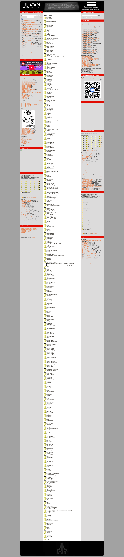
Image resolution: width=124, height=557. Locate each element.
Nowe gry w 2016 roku (26, 90)
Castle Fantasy (49, 84)
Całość (24, 197)
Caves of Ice (48, 151)
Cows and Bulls (49, 423)
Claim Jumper (49, 281)
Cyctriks (48, 528)
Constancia (48, 381)
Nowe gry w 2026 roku (26, 78)
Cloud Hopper (49, 303)
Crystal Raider (49, 496)
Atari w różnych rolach (86, 260)
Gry (84, 18)
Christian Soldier (49, 249)
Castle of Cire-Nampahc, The (52, 89)
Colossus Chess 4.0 (50, 327)
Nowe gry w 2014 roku (26, 96)
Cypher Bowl (49, 531)
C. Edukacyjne (86, 220)
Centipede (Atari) (49, 164)
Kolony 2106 (24, 209)
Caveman (48, 127)
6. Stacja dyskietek (87, 210)
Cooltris (47, 390)
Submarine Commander (26, 201)
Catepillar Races (49, 109)
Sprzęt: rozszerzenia (86, 183)
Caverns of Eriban (50, 143)
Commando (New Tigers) (51, 341)
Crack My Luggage (50, 425)
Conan (47, 367)
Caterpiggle (48, 110)
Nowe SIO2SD (85, 244)
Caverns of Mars (49, 146)
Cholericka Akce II (50, 226)
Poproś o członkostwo (94, 9)
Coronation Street (50, 396)
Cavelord (48, 126)
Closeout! (48, 302)
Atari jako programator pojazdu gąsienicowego (91, 240)
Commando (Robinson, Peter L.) (53, 342)
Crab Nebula (48, 424)
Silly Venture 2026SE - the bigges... (89, 50)
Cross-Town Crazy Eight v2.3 (52, 473)
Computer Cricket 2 (50, 354)
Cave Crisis (48, 113)
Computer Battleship (50, 350)
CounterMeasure (49, 420)
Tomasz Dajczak (85, 155)
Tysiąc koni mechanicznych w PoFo (29, 22)
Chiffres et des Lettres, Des (52, 220)
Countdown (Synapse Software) (53, 417)
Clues (47, 308)
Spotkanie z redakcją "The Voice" (28, 40)
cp (101, 136)
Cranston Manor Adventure (52, 428)
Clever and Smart (49, 291)
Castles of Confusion (50, 100)
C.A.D (47, 22)
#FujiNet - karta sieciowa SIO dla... (89, 40)
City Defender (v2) (50, 275)
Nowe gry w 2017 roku (26, 87)
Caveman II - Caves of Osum (52, 129)
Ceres (47, 172)
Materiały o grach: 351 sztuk (27, 132)
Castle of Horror (49, 91)
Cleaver (47, 290)
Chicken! (48, 213)
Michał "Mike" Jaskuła (86, 157)
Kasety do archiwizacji (86, 46)
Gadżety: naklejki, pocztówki (88, 184)
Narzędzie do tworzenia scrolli (28, 80)
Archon (23, 213)
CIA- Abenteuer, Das (50, 256)
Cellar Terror (48, 159)
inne (32, 190)
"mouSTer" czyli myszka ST (88, 180)
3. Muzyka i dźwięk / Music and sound (90, 58)
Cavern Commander (50, 133)
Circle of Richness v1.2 (51, 262)
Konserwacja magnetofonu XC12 (28, 84)
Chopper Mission (49, 239)
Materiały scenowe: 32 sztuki (27, 129)
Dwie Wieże (24, 215)
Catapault (48, 101)
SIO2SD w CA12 (85, 245)
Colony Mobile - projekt (25, 231)
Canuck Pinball (49, 43)
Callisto (47, 27)
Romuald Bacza (85, 162)
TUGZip (34, 197)
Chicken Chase (49, 216)
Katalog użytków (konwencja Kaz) (89, 194)
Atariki (22, 137)
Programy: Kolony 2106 (87, 182)
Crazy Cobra (48, 439)
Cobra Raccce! (49, 310)
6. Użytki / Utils (85, 61)
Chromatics (48, 251)
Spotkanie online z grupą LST (27, 51)
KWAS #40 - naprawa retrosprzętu (29, 46)
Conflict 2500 (49, 373)
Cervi (47, 174)
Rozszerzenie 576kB (86, 257)
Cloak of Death (49, 299)
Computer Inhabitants (51, 357)
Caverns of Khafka (50, 145)
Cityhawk (48, 277)
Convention (48, 386)
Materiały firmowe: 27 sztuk (27, 131)
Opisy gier (23, 199)
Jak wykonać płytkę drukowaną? (89, 255)
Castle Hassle (49, 85)
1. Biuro (85, 200)
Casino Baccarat (49, 75)
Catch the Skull (49, 108)
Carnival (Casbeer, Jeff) (51, 67)
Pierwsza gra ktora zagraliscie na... (89, 32)
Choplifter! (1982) (50, 233)
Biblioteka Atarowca (25, 108)
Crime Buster (49, 458)
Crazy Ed (48, 440)
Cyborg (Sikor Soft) (50, 521)
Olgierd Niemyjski (85, 174)
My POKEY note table (86, 42)
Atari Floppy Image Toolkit (27, 50)
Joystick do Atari (85, 248)
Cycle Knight (49, 525)
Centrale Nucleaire (50, 168)
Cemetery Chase (49, 162)
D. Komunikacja (86, 222)
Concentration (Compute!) (52, 369)
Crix (47, 462)
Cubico (47, 502)
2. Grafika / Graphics (86, 57)
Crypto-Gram (49, 486)
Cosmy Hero (48, 414)
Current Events (49, 506)
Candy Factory (49, 33)
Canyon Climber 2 (50, 46)
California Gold (49, 25)
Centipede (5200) (49, 163)
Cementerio (48, 160)
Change (47, 189)
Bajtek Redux (24, 134)
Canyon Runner (49, 47)
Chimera (48, 221)
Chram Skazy (49, 247)
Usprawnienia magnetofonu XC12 (28, 82)
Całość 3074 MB (26, 192)
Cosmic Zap (48, 411)
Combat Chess (49, 332)
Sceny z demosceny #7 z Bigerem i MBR (30, 48)
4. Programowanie (87, 206)
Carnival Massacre (50, 70)
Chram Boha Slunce (50, 246)
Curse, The (48, 512)
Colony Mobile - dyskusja (26, 230)
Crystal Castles (49, 493)
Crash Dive (48, 431)
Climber (47, 296)
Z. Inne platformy (87, 227)
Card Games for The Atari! (52, 63)
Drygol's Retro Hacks (25, 142)
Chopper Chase (49, 237)
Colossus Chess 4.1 (50, 328)
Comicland (48, 339)
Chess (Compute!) (50, 209)
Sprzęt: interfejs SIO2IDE (87, 188)
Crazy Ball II (48, 432)
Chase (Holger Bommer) (51, 195)
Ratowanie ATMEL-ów (86, 246)
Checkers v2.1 (49, 202)
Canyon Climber (49, 44)
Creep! (47, 449)
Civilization (48, 279)
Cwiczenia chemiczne (51, 517)
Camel (47, 30)
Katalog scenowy (85, 135)
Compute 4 (48, 345)
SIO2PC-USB (85, 243)
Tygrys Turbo (85, 249)
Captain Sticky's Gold (51, 54)
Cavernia (48, 137)
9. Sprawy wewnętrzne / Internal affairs (90, 64)
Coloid (47, 317)
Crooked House (49, 465)
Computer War (49, 365)
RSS (39, 17)
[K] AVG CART (85, 24)
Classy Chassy (49, 287)
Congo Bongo (49, 377)
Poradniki (23, 77)
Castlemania (48, 97)
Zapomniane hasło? (86, 9)
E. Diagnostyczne (87, 224)
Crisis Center (49, 460)
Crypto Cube (49, 485)
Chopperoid (48, 245)
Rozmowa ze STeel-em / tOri (27, 20)
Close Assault (49, 300)
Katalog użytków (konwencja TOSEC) (89, 231)
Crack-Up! (48, 427)
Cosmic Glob (49, 403)
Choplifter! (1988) (50, 234)
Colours (47, 329)
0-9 (23, 181)
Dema (93, 18)
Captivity (48, 55)
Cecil (47, 156)
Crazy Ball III (48, 433)
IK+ (83, 48)
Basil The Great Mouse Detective (28, 216)
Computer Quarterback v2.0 (52, 362)
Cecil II (47, 158)
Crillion (47, 456)
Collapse (48, 315)
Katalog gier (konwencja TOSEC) (28, 194)
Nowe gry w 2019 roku (26, 86)
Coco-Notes (48, 311)
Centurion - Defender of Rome (52, 171)
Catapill (47, 104)
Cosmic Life (48, 407)
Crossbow (48, 469)
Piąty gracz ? (85, 44)
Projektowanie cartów (86, 247)
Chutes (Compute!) (50, 254)
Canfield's (48, 34)
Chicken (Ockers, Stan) (51, 217)
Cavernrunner (49, 139)
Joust (23, 204)
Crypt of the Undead (50, 482)
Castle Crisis (48, 83)
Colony (47, 320)
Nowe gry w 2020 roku (26, 85)
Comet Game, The (50, 336)
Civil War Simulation (50, 278)
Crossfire (48, 471)
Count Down (49, 415)
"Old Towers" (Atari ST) (26, 200)
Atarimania (23, 140)
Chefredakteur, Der (50, 204)
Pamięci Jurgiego (25, 28)
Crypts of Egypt (49, 489)
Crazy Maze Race (49, 444)
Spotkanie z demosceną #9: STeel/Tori (29, 24)
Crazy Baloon (49, 435)
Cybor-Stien (48, 524)
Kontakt (22, 145)
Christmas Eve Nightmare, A (52, 250)
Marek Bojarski (85, 173)
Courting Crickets (50, 421)
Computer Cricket (50, 353)
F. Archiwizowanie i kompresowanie (91, 226)
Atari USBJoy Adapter (86, 181)
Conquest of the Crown (51, 379)
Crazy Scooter (49, 446)
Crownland (48, 477)
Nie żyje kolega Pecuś (26, 33)
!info (93, 140)
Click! (47, 292)
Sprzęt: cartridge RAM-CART (88, 185)
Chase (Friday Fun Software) (52, 193)
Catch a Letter (49, 106)
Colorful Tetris (49, 324)
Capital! (47, 48)
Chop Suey (48, 230)
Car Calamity (49, 59)
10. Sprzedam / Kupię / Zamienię (88, 65)
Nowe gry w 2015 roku (26, 91)
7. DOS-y (85, 212)
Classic (47, 284)
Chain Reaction (49, 179)
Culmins (48, 503)
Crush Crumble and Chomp (52, 481)
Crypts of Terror (49, 491)
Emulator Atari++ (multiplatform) (27, 105)
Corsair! (47, 398)
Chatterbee (48, 196)
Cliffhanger (48, 295)
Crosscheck (48, 470)
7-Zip (32, 197)
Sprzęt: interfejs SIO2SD (87, 189)
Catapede (48, 102)
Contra (47, 383)
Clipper (47, 298)
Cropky (47, 466)
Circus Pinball (49, 267)
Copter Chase (49, 394)
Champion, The (49, 184)
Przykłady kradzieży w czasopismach (90, 26)
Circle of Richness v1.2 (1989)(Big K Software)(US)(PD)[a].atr (60, 263)
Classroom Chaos (50, 286)
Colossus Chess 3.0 (50, 325)
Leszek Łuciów (85, 164)
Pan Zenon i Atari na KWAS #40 (28, 38)
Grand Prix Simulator (26, 220)
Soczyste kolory (85, 258)
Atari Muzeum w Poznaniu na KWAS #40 (30, 31)
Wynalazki (83, 239)
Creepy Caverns (49, 452)
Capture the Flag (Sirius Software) (53, 58)
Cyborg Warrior (49, 523)
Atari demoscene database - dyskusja (29, 229)
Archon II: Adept (25, 210)
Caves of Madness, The (51, 152)
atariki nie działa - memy (87, 34)
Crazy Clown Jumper (50, 437)
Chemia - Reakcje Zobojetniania (53, 205)
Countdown (48, 416)
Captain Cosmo (49, 51)
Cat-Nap (48, 112)
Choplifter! (24, 203)
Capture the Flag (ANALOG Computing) (55, 56)
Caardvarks (48, 19)
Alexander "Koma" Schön (87, 169)
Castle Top (48, 94)
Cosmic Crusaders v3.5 (51, 400)
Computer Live (49, 360)
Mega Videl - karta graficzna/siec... (89, 52)
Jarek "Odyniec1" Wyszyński (88, 171)
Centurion (48, 170)
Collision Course (49, 316)
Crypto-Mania (49, 487)
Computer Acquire (50, 346)
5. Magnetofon (86, 208)
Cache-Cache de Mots (51, 21)
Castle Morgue (49, 88)
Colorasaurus (49, 323)
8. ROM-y (85, 214)
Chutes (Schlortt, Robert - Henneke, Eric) (55, 255)
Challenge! (48, 180)
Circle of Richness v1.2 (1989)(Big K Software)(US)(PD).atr (60, 265)
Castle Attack (49, 80)
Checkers (48, 201)
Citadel (47, 269)
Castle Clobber (49, 81)
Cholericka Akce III (50, 227)
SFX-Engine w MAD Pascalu (27, 79)
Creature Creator (49, 448)
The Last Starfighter (26, 214)
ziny (93, 148)
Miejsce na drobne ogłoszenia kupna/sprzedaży (92, 186)
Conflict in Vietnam (50, 374)
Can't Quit (48, 42)
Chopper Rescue (49, 242)
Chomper (48, 229)
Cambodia (48, 29)
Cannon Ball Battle (50, 39)
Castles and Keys (50, 98)
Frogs (23, 202)
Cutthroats (48, 515)
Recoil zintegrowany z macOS (28, 53)
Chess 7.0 (48, 208)
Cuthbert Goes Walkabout (51, 514)
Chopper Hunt (49, 238)
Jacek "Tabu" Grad (86, 168)
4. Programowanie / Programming (89, 59)
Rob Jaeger (84, 167)
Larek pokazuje (25, 88)
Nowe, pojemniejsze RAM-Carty (88, 179)
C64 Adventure (49, 18)
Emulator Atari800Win (25, 103)
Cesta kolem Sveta (50, 177)
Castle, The (48, 93)
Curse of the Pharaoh (50, 511)
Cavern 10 (48, 131)
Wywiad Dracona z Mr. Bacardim (89, 154)
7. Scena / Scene (85, 62)
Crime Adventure (49, 457)
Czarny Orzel (49, 536)
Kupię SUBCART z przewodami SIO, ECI (90, 38)
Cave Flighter (49, 116)
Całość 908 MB (86, 229)
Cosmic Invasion (49, 406)
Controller (48, 385)
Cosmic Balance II (50, 399)
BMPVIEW (24, 94)
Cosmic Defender (50, 402)
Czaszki (47, 537)
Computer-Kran (49, 366)
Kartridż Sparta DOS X (26, 81)
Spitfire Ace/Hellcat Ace (26, 211)
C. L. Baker (48, 17)
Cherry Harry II (49, 206)
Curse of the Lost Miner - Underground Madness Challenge (59, 510)
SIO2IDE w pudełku (86, 261)
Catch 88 (48, 105)
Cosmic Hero (49, 404)
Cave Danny (48, 114)
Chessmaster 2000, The (51, 212)
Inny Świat (24, 218)
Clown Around (49, 306)
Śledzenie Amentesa (86, 163)
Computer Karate (49, 358)
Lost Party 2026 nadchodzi (27, 36)
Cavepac (48, 130)
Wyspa (23, 212)
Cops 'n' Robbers (50, 391)
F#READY (84, 158)
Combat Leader (49, 335)
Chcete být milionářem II (51, 199)
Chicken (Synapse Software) (52, 218)
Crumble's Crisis (49, 478)
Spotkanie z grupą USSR (27, 43)
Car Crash (48, 60)
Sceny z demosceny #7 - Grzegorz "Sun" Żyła (31, 34)
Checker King (49, 200)
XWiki (22, 138)
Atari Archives (24, 141)
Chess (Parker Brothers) (51, 210)
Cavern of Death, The (50, 135)
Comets (47, 337)
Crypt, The (48, 483)
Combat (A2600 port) (50, 331)
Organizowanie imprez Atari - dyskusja (29, 228)
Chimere (48, 224)
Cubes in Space (49, 500)
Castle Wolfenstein (50, 96)
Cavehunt (48, 125)
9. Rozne (85, 216)
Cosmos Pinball (49, 412)
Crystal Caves (49, 494)
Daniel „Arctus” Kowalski (87, 159)
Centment (48, 167)
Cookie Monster (49, 388)
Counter (48, 419)
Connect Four (49, 378)
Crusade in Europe (50, 479)
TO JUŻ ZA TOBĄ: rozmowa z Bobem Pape (91, 165)
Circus (47, 266)
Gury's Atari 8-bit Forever (26, 139)
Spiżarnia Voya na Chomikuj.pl (27, 133)
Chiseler (48, 225)
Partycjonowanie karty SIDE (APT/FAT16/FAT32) (31, 92)
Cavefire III (48, 123)
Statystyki (23, 232)
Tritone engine (24, 97)
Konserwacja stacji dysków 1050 (28, 83)
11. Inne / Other (85, 66)
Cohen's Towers (49, 313)
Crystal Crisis (49, 495)
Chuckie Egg (49, 252)
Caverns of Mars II (50, 147)
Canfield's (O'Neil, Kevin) (51, 35)
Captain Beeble (49, 50)
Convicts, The (49, 387)
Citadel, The (48, 270)
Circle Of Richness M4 (51, 260)
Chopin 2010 (48, 231)
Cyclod (47, 527)
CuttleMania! (49, 516)
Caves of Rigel (49, 154)
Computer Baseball (50, 349)
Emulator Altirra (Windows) (26, 106)
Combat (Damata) (50, 333)
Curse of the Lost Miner (51, 508)
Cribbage (48, 453)
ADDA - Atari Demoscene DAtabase (89, 133)
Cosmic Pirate (49, 408)
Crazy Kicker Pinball (50, 443)
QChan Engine (24, 98)
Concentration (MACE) (51, 370)
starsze (40, 100)
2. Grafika (85, 202)
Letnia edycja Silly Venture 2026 (28, 26)
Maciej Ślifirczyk (85, 170)
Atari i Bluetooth (85, 242)
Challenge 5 (48, 181)
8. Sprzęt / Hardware (86, 63)
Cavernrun (48, 138)
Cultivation (48, 504)
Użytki (88, 18)
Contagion (48, 382)
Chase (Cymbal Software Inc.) (52, 192)
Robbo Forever (25, 208)
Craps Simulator (49, 429)
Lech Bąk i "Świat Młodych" (87, 156)
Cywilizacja (48, 535)
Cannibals (48, 37)
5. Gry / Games (85, 60)
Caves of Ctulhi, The (50, 150)
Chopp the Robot (50, 235)
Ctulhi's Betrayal (49, 498)
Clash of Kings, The (50, 282)
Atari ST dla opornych (26, 95)
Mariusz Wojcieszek (86, 161)
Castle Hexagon (49, 87)
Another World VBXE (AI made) (88, 30)
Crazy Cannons (49, 436)
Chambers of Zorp (50, 183)
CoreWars (48, 395)
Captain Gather (49, 52)
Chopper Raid (49, 241)
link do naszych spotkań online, (88, 78)
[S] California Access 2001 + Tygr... (89, 28)
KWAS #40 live (24, 42)
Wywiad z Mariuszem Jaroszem (88, 153)
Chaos (47, 191)
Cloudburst (48, 304)
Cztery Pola (48, 539)
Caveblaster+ (49, 122)
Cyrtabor (48, 532)
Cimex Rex (48, 259)
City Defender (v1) (50, 274)
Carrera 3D (48, 71)
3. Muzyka (85, 204)
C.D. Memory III (49, 155)
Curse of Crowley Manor (51, 507)
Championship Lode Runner (52, 187)
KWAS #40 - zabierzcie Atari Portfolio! (29, 44)
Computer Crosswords (51, 356)
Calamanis (48, 23)
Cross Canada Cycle (50, 468)
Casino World (49, 76)
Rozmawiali (84, 152)
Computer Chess (49, 352)
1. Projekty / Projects (86, 56)
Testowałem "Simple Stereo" (88, 250)
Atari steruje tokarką (86, 262)
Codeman (48, 312)
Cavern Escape (49, 134)
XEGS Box (84, 259)
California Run (49, 26)
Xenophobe (24, 207)
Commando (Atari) (50, 340)
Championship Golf (50, 185)
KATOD (83, 160)
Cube (47, 499)
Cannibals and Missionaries (52, 38)
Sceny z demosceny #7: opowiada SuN (30, 29)
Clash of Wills (49, 283)
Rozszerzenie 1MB (86, 251)
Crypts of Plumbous (50, 490)
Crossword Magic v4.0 (51, 475)
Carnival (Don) (49, 68)
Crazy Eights (49, 441)
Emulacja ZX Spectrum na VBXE (28, 89)
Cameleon (48, 31)
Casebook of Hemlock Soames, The (54, 73)
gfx (101, 138)
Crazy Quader (49, 445)
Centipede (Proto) (50, 166)
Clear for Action (49, 288)
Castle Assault (49, 79)
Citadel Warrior (49, 271)
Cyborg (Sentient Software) (52, 520)
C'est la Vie (48, 176)
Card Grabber (49, 64)
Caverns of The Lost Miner (52, 148)
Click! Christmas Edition (51, 294)
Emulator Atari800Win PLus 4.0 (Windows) (30, 104)
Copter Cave (48, 392)
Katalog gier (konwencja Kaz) (27, 175)
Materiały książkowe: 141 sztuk (28, 130)
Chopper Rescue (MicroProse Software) (54, 243)
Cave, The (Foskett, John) (51, 118)
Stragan (83, 178)
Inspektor (23, 219)
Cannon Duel (49, 41)
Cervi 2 (47, 175)
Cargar (47, 66)
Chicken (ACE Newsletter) (51, 214)
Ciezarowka (48, 258)
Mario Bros (24, 206)
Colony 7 (48, 321)
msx (97, 142)
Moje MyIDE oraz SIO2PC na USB (89, 253)
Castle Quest (49, 92)
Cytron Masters (49, 533)
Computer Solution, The (51, 363)
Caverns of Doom (50, 142)
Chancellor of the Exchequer (52, 188)
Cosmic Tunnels (49, 410)
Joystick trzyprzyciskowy (87, 252)
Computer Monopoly (50, 361)
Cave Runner (49, 117)
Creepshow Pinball (50, 450)
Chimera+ (48, 222)
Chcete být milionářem (51, 197)
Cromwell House (49, 464)
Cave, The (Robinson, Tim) (52, 119)
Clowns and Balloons (50, 307)
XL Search (23, 143)
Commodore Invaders (51, 344)
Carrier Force (49, 72)
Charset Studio (85, 36)
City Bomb (48, 273)
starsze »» (40, 57)
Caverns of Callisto (50, 141)
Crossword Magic (50, 474)
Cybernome (48, 519)
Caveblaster (48, 121)
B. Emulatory (86, 218)
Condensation (49, 371)
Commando (24, 205)
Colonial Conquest (50, 319)
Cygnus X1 (48, 529)
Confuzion (48, 375)
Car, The (48, 62)
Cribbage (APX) (49, 454)
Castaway (48, 77)
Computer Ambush (50, 348)
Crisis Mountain (49, 461)
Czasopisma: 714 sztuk (26, 128)
